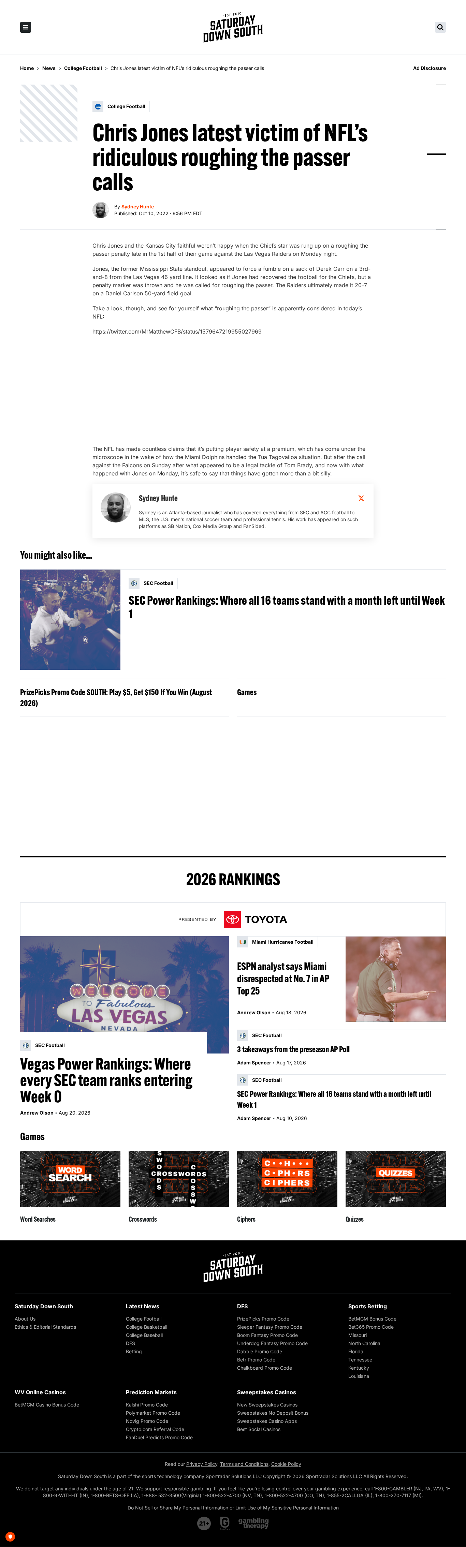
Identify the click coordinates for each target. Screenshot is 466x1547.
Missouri (357, 1335)
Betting (134, 1351)
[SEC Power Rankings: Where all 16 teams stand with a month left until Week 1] (70, 620)
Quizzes (355, 1219)
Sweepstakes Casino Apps (267, 1421)
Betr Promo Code (256, 1359)
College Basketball (146, 1327)
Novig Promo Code (147, 1421)
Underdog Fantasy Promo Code (272, 1343)
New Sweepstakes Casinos (267, 1405)
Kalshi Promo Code (147, 1405)
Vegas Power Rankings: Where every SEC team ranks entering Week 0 (106, 1080)
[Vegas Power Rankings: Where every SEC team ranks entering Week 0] (124, 995)
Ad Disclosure (429, 68)
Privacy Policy (201, 1464)
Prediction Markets (151, 1392)
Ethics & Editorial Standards (45, 1327)
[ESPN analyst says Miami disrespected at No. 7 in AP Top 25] (396, 979)
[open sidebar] (25, 27)
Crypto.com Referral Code (155, 1429)
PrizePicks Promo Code (263, 1319)
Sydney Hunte (137, 206)
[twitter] (361, 498)
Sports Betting (367, 1306)
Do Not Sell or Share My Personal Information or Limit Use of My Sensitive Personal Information (233, 1508)
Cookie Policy (286, 1464)
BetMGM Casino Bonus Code (47, 1405)
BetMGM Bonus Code (372, 1319)
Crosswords (143, 1219)
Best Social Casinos (258, 1429)
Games (247, 692)
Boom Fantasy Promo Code (267, 1335)
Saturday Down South (44, 1306)
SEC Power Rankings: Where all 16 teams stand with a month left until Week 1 (287, 607)
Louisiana (358, 1376)
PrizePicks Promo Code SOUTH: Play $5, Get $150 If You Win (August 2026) (116, 697)
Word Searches (38, 1219)
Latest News (142, 1306)
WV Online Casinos (40, 1392)
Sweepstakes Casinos (266, 1392)
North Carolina (364, 1343)
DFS (130, 1343)
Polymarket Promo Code (153, 1413)
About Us (25, 1319)
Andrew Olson (37, 1113)
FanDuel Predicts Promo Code (159, 1437)
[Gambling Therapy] (253, 1523)
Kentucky (358, 1368)
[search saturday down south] (440, 27)
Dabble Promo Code (259, 1351)
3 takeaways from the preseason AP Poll (293, 1049)
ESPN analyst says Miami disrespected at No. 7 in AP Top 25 (283, 978)
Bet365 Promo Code (371, 1327)
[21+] (204, 1523)
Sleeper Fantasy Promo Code (269, 1327)
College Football (143, 1319)
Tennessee (360, 1359)
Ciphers (246, 1219)
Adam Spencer (254, 1062)
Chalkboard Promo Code (264, 1368)
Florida (355, 1351)
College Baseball (144, 1335)
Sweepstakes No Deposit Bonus (272, 1413)
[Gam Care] (225, 1523)
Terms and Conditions (244, 1464)
